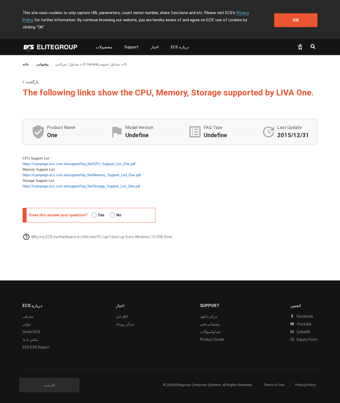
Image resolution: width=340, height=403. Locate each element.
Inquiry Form (306, 339)
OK (296, 20)
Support (131, 47)
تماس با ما (30, 339)
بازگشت (32, 82)
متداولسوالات (210, 332)
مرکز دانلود (209, 316)
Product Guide (212, 339)
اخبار (155, 47)
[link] (42, 64)
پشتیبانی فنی (210, 324)
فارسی (49, 385)
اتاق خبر (122, 316)
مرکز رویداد (125, 324)
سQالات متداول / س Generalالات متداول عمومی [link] (91, 64)
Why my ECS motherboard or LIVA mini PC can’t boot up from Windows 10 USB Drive (101, 237)
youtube (303, 324)
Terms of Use (274, 385)
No (118, 215)
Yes (101, 215)
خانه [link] (26, 64)
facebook (304, 316)
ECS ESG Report (36, 347)
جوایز (27, 324)
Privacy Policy (305, 385)
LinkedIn (303, 332)
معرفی (28, 316)
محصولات (104, 47)
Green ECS (31, 332)
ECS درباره (180, 47)
